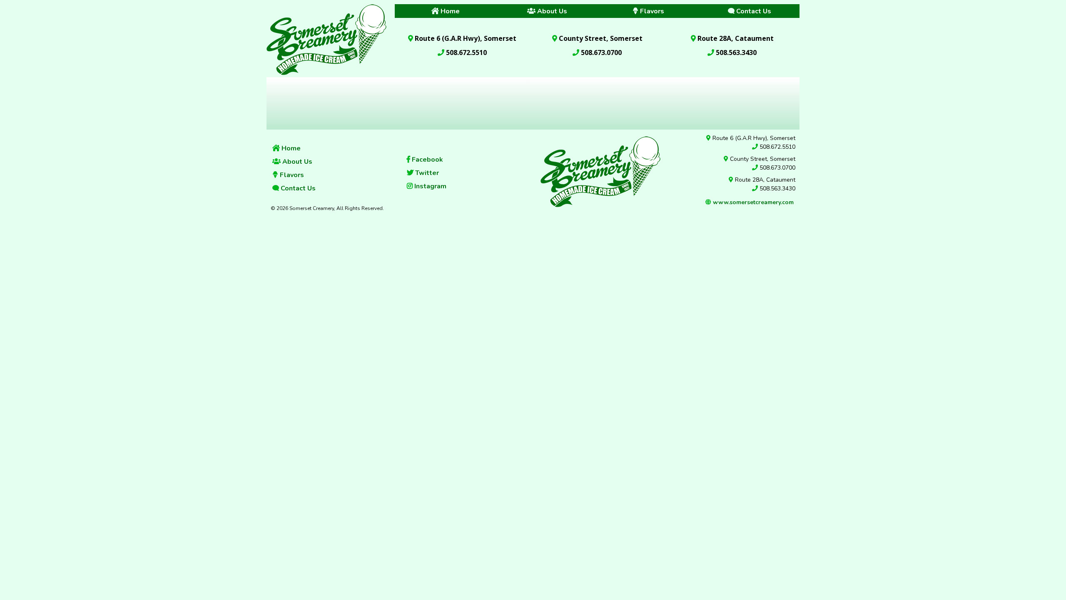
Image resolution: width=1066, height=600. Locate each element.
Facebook (426, 159)
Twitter (426, 173)
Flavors (291, 175)
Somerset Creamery (326, 38)
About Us (296, 161)
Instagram (429, 186)
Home (290, 148)
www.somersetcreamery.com (752, 202)
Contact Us (297, 188)
